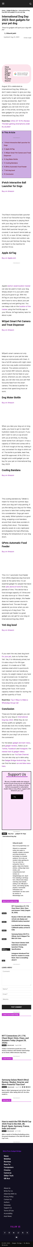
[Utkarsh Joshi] (3, 33)
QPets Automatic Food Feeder (16, 167)
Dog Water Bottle (12, 159)
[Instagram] (9, 1233)
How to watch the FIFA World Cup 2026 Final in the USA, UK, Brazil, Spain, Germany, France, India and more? (16, 1125)
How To (4, 1131)
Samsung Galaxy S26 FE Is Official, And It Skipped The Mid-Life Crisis (21, 936)
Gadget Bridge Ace (12, 10)
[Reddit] (18, 1233)
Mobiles (4, 922)
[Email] (29, 42)
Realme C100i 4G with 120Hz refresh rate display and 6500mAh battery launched (21, 919)
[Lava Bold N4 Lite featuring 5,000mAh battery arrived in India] (6, 927)
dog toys (11, 834)
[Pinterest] (12, 42)
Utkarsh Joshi (11, 33)
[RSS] (23, 1233)
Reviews (4, 1087)
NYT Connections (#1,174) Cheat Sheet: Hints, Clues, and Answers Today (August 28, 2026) (15, 1039)
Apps (3, 960)
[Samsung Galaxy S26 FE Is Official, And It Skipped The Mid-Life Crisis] (6, 936)
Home (3, 10)
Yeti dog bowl (10, 170)
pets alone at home (13, 587)
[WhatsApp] (16, 42)
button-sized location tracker (19, 286)
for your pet (6, 656)
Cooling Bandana (12, 163)
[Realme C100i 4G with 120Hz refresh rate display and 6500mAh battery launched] (6, 919)
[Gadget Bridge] (16, 4)
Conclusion (10, 174)
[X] (8, 42)
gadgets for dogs (20, 834)
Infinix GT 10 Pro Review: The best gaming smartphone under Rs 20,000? (16, 124)
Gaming (4, 913)
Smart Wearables (4, 949)
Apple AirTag (10, 149)
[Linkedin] (20, 42)
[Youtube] (16, 1237)
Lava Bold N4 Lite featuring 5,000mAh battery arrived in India (21, 928)
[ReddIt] (25, 42)
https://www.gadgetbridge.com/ (21, 845)
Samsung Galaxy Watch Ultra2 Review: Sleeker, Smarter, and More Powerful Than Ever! (15, 1082)
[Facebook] (4, 42)
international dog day (9, 836)
